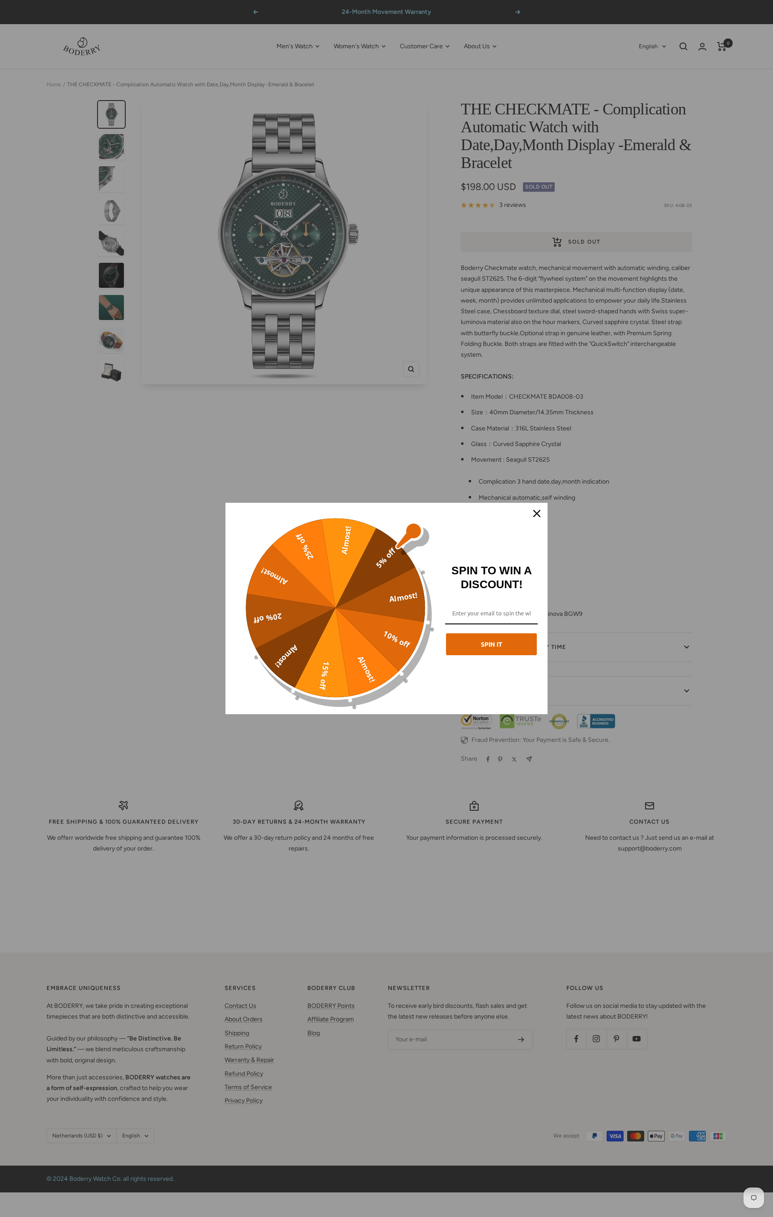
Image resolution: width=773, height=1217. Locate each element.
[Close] (537, 513)
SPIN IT (491, 644)
